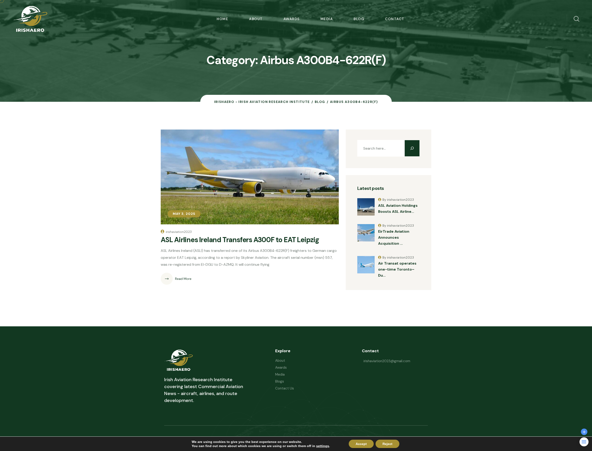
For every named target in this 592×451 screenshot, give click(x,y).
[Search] (412, 148)
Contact (394, 19)
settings (322, 446)
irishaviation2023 (179, 232)
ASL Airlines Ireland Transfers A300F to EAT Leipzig (240, 239)
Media (327, 19)
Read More (183, 279)
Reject (387, 444)
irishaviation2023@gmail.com (387, 361)
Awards (292, 19)
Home (222, 19)
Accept (361, 444)
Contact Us (284, 388)
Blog (359, 19)
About (256, 19)
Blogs (279, 381)
